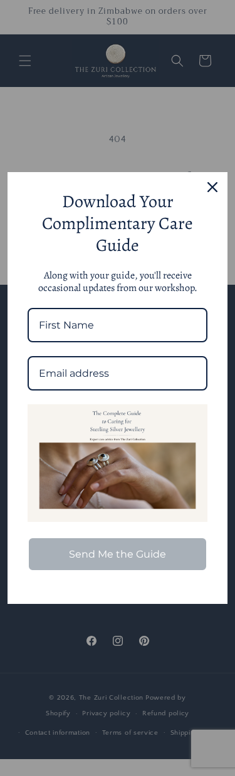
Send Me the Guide (117, 554)
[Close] (212, 187)
